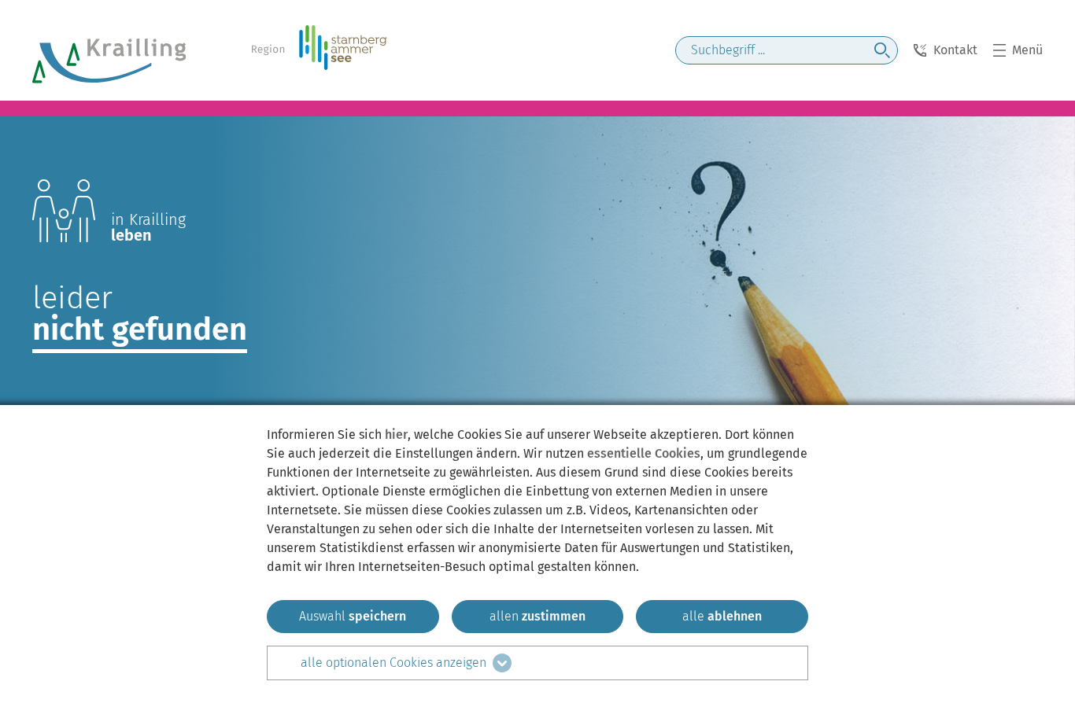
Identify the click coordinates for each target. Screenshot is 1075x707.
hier (396, 434)
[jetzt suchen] (882, 50)
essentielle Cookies (643, 453)
